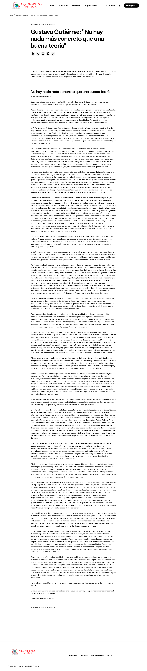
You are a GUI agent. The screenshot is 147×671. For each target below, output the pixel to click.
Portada (10, 15)
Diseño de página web (16, 666)
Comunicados (97, 655)
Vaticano (110, 655)
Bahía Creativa (33, 666)
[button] (111, 5)
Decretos (84, 655)
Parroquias (130, 5)
